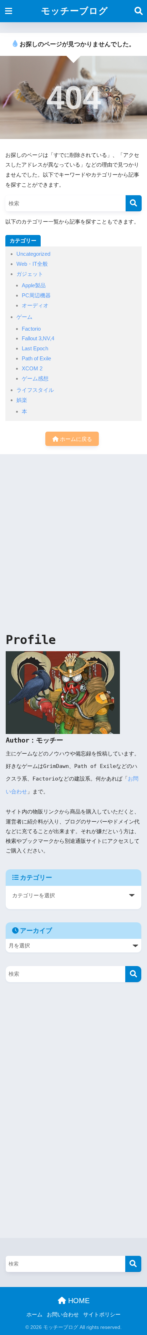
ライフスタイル (35, 390)
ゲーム (24, 317)
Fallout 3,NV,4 (38, 338)
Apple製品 (34, 285)
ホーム (34, 1314)
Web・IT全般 (32, 264)
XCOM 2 (32, 368)
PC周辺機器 (36, 295)
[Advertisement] (73, 541)
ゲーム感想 (35, 378)
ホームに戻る (75, 439)
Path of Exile (36, 358)
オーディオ (35, 305)
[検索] (134, 203)
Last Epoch (35, 348)
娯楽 (21, 400)
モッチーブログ (74, 11)
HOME (78, 1301)
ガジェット (29, 274)
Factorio (31, 329)
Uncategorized (33, 254)
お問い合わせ (63, 1314)
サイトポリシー (102, 1314)
